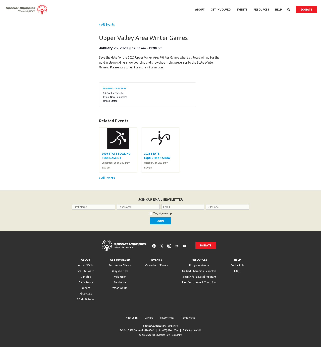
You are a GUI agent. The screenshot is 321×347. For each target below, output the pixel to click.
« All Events (107, 24)
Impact (86, 287)
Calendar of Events (156, 265)
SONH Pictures (85, 299)
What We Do (120, 287)
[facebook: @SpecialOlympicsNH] (154, 245)
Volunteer (120, 276)
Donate (306, 9)
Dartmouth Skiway (114, 88)
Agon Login (132, 317)
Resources (261, 9)
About (200, 9)
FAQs (237, 271)
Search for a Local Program (199, 276)
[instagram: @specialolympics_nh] (169, 245)
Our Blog (85, 276)
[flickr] (177, 245)
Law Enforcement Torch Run (199, 282)
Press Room (85, 282)
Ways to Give (120, 271)
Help (278, 9)
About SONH (85, 265)
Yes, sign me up (162, 213)
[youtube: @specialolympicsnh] (184, 245)
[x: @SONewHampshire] (161, 245)
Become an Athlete (120, 265)
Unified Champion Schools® (199, 271)
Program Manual (199, 265)
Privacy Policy (167, 317)
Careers (149, 317)
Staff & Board (85, 271)
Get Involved (221, 9)
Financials (86, 293)
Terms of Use (188, 317)
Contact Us (237, 265)
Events (242, 9)
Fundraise (120, 282)
